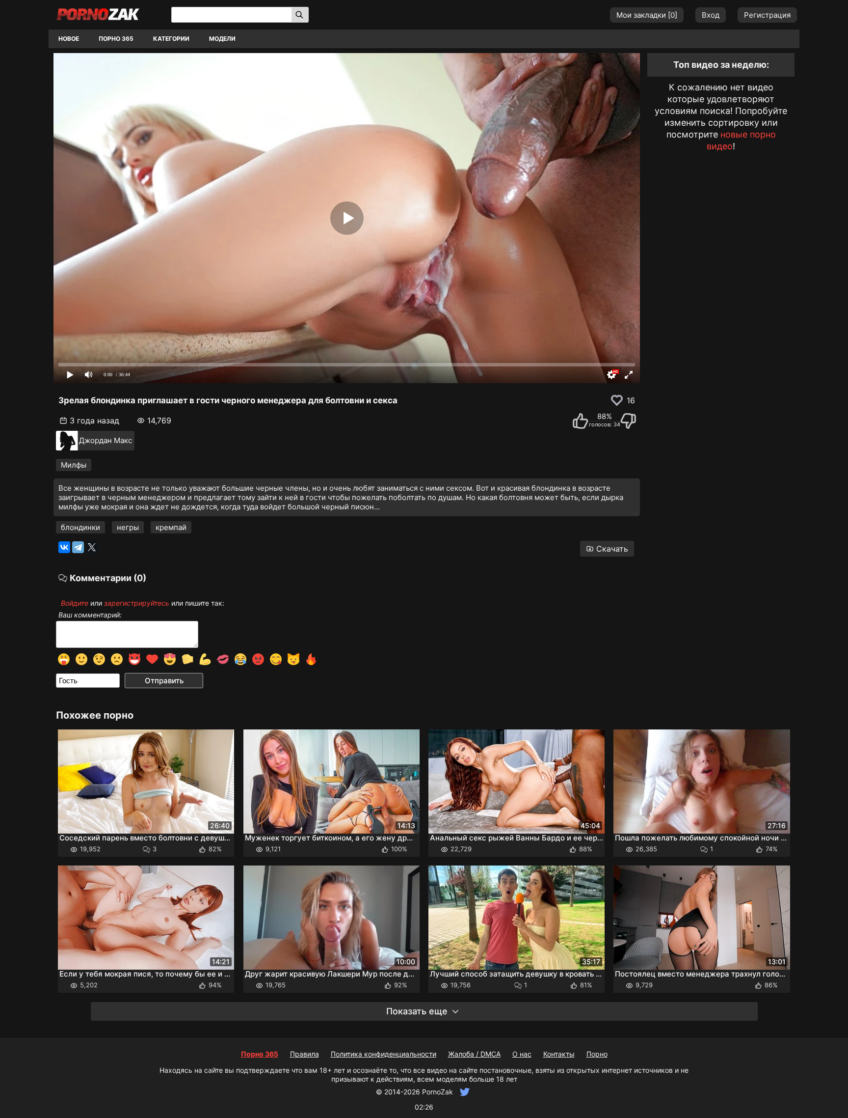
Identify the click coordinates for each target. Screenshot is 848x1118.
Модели (222, 38)
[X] (92, 547)
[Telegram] (78, 547)
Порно (597, 1054)
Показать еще (417, 1011)
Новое (68, 38)
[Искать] (300, 15)
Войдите (74, 603)
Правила (304, 1054)
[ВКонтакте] (64, 547)
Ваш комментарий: (90, 615)
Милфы (73, 465)
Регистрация (767, 15)
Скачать (612, 549)
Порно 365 (116, 38)
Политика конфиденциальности (383, 1054)
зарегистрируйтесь (136, 603)
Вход (710, 15)
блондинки (80, 527)
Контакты (559, 1054)
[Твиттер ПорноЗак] (463, 1092)
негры (128, 527)
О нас (521, 1054)
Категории (171, 38)
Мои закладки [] (646, 15)
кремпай (171, 527)
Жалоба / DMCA (474, 1054)
